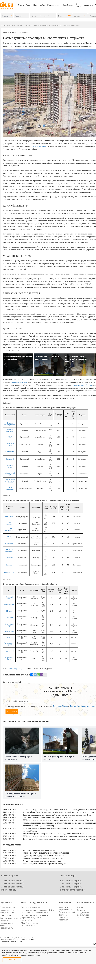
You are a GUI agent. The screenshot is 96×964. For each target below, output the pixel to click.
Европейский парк (9, 625)
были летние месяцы (19, 382)
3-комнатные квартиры (12, 886)
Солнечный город (10, 444)
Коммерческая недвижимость (6, 927)
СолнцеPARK (9, 572)
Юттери (9, 565)
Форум (80, 907)
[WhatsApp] (38, 674)
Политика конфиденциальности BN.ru (37, 910)
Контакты (81, 910)
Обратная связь (84, 917)
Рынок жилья (37, 25)
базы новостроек (39, 146)
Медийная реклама (29, 923)
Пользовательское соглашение (35, 913)
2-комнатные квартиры (12, 883)
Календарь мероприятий (64, 918)
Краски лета (9, 631)
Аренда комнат (6, 915)
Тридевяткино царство (9, 644)
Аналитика (88, 5)
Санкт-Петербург (5, 8)
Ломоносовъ (9, 517)
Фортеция (9, 557)
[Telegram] (35, 674)
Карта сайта (26, 920)
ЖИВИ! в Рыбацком (9, 430)
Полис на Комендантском (9, 424)
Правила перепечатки (30, 907)
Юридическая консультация (83, 914)
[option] (18, 364)
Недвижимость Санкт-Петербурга (12, 25)
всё (69, 16)
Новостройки (39, 5)
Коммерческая (53, 5)
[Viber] (41, 674)
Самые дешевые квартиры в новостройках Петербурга (61, 25)
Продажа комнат (7, 910)
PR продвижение (28, 926)
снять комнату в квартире (72, 890)
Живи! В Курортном (9, 529)
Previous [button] (5, 364)
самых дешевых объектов (82, 385)
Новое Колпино (9, 523)
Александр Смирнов (16, 668)
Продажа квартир (7, 907)
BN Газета (78, 5)
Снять (28, 5)
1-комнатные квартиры (12, 880)
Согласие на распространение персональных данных (34, 916)
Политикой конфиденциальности (82, 706)
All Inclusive (9, 544)
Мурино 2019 (9, 651)
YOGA (9, 437)
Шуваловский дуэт (10, 474)
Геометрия (9, 617)
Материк (9, 611)
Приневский (9, 452)
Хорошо (12, 960)
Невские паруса (10, 466)
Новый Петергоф (9, 537)
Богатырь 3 (10, 459)
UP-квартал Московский (9, 550)
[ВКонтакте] (31, 674)
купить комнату (8, 890)
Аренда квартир (7, 913)
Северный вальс (9, 598)
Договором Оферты (60, 706)
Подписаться (12, 711)
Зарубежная (68, 5)
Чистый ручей (9, 604)
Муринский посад (9, 658)
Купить (20, 5)
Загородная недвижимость (6, 922)
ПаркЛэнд (9, 637)
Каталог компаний (67, 912)
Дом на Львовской (10, 488)
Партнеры (63, 915)
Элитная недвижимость (10, 918)
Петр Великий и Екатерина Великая (10, 481)
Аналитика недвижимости (65, 908)
